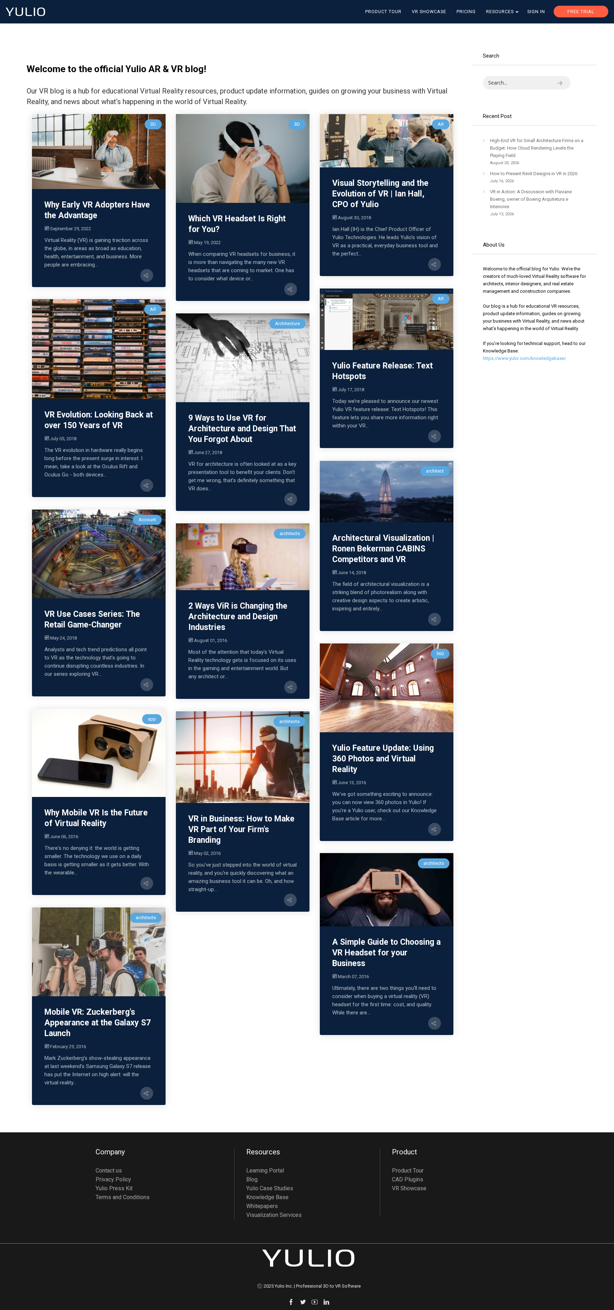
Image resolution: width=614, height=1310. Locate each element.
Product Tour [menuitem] (383, 11)
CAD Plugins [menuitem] (407, 1179)
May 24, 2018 (63, 638)
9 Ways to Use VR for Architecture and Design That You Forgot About (242, 428)
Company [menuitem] (110, 1152)
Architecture (287, 323)
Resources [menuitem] (500, 11)
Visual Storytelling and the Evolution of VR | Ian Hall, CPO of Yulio (380, 193)
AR (441, 124)
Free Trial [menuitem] (580, 11)
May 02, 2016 (207, 853)
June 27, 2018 (208, 452)
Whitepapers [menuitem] (262, 1206)
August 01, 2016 (210, 640)
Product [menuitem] (404, 1152)
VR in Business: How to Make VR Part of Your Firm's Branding (241, 829)
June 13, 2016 (352, 782)
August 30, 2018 (354, 217)
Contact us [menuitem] (109, 1170)
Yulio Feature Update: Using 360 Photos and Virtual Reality (383, 758)
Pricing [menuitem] (466, 11)
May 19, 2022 (207, 242)
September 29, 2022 (70, 228)
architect (435, 471)
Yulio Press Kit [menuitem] (114, 1188)
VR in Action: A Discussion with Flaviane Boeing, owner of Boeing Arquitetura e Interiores (531, 199)
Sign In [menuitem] (536, 11)
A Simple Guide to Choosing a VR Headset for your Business (386, 952)
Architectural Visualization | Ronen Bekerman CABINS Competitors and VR (383, 548)
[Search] (560, 83)
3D (153, 124)
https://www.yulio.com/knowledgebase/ (524, 358)
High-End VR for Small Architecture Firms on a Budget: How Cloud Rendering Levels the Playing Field (536, 148)
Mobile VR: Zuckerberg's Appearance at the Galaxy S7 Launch (97, 1022)
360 (440, 653)
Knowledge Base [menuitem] (267, 1197)
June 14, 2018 (352, 572)
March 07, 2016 (353, 976)
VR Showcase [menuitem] (429, 11)
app (152, 719)
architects (290, 533)
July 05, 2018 (63, 438)
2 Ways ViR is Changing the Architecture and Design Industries (237, 616)
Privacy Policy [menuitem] (113, 1179)
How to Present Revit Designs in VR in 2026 (533, 173)
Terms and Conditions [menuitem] (123, 1197)
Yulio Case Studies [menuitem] (269, 1188)
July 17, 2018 (351, 389)
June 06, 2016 (64, 836)
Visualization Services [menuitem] (274, 1215)
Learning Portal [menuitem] (265, 1170)
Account (147, 519)
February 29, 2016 (68, 1046)
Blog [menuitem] (252, 1179)
